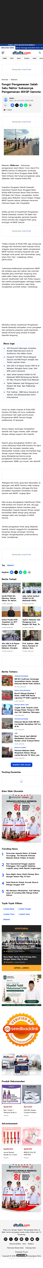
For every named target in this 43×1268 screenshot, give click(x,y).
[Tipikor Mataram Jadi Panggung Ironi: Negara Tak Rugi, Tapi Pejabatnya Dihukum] (31, 611)
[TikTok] (16, 1239)
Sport (19, 58)
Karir (24, 1244)
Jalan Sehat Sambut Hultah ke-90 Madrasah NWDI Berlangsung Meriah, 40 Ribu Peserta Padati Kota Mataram (23, 377)
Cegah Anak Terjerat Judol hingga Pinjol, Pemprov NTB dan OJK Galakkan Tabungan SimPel (27, 710)
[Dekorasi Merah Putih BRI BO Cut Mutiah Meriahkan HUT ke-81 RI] (7, 723)
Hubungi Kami (31, 1248)
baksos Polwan (20, 748)
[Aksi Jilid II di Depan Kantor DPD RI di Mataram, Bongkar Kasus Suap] (11, 635)
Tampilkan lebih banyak (22, 765)
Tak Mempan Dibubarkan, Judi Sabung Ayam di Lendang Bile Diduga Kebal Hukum (23, 893)
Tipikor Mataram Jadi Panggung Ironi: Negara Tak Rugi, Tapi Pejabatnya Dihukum (23, 386)
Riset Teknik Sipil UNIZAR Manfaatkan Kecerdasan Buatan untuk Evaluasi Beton (27, 738)
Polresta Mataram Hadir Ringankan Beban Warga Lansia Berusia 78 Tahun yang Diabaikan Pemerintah (28, 752)
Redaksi (31, 1244)
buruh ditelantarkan (22, 690)
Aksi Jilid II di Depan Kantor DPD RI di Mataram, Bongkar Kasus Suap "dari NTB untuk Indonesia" (23, 368)
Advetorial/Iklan (15, 1244)
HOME (5, 58)
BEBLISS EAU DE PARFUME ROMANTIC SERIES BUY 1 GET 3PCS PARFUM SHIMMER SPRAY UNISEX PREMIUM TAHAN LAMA (30, 1153)
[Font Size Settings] (5, 105)
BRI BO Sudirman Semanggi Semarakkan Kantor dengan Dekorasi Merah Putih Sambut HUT (27, 681)
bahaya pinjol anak (22, 705)
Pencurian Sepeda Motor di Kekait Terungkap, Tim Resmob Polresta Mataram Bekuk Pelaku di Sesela (21, 855)
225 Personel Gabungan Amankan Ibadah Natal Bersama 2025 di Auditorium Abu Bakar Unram (21, 351)
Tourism (26, 58)
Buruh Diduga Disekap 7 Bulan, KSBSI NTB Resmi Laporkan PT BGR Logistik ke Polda (27, 695)
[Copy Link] (30, 105)
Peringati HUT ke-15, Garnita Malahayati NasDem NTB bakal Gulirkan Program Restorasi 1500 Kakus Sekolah (21, 946)
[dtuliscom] (21, 53)
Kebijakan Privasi (21, 1252)
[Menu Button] (3, 53)
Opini (34, 58)
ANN (16, 733)
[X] (17, 105)
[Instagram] (5, 1239)
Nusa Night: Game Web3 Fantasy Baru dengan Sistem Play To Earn (22, 875)
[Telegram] (21, 105)
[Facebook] (12, 105)
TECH (12, 58)
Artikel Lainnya (21, 968)
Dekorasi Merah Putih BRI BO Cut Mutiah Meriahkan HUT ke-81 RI (28, 724)
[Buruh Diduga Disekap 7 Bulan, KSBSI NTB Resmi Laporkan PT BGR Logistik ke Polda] (7, 694)
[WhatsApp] (25, 105)
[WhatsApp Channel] (27, 1239)
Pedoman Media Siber (15, 1248)
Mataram (10, 565)
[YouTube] (32, 1239)
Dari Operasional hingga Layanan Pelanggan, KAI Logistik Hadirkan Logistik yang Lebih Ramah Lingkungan (23, 866)
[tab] (19, 841)
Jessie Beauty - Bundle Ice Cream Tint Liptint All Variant (10, 1153)
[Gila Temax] (21, 1226)
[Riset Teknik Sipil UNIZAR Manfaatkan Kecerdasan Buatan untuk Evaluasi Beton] (7, 737)
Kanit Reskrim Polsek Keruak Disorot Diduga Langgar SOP (22, 883)
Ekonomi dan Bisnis (21, 676)
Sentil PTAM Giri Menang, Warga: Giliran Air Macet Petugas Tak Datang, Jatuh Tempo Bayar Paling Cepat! (11, 598)
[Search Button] (40, 53)
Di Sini (28, 69)
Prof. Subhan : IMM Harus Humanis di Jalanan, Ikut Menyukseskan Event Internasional (22, 395)
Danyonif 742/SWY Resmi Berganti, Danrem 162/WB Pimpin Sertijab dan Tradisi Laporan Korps (22, 360)
